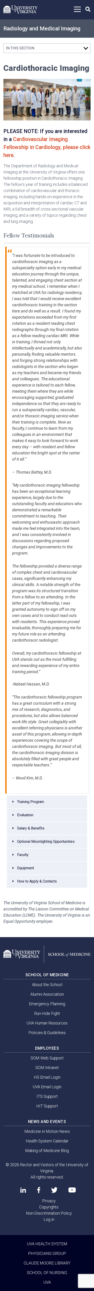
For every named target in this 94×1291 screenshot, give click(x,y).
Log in (49, 1219)
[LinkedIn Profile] (23, 1190)
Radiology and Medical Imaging (41, 28)
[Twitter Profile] (54, 1190)
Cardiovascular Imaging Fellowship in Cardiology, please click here (47, 147)
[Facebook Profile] (38, 1190)
